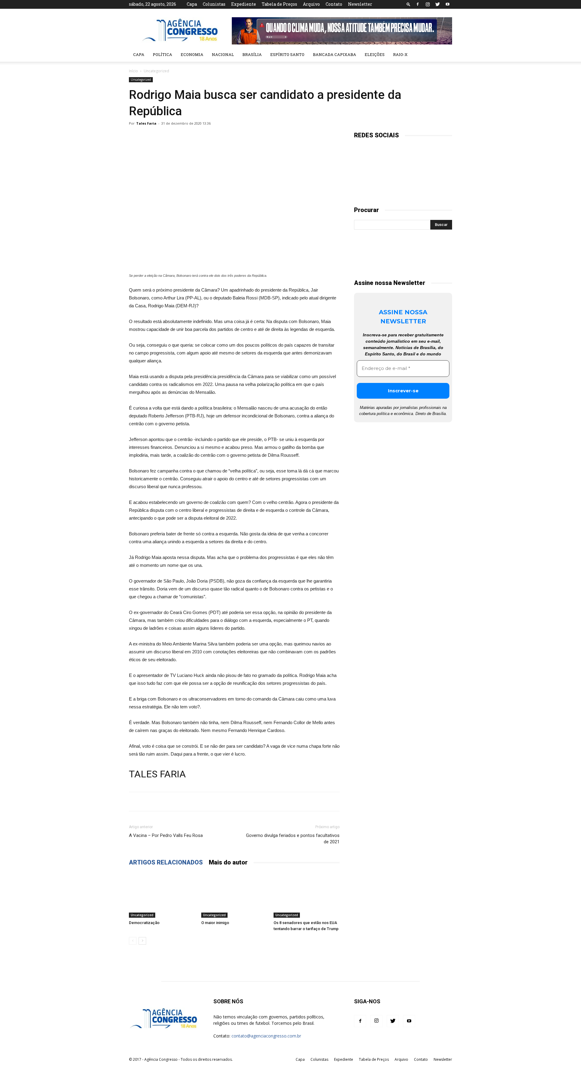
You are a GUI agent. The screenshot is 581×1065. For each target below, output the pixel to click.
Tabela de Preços (279, 4)
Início (133, 71)
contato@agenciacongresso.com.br (266, 1036)
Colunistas (214, 4)
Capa (192, 4)
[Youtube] (447, 4)
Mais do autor (228, 862)
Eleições (375, 54)
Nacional (223, 54)
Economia (192, 54)
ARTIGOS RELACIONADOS (166, 862)
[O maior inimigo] (234, 895)
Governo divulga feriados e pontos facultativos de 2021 (293, 838)
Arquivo (311, 4)
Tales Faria (146, 123)
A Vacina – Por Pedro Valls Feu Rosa (166, 835)
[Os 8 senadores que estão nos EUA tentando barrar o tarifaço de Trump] (307, 895)
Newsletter (360, 4)
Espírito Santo (287, 54)
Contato (334, 4)
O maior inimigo (215, 922)
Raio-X (400, 54)
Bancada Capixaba (334, 54)
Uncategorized (141, 79)
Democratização (144, 922)
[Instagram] (427, 4)
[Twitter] (437, 4)
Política (162, 54)
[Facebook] (417, 4)
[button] (408, 4)
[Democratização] (162, 895)
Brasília (252, 54)
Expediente (243, 4)
